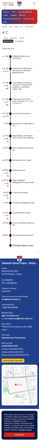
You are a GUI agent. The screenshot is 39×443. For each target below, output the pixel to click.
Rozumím (19, 435)
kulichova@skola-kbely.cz (20, 318)
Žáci (10, 27)
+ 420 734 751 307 (10, 307)
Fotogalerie (19, 41)
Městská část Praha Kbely (13, 337)
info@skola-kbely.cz (11, 299)
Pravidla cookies (25, 430)
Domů (4, 27)
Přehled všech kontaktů (13, 360)
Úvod (6, 38)
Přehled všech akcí (22, 245)
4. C (21, 27)
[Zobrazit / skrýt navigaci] (34, 3)
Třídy (16, 27)
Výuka (21, 38)
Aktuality (13, 38)
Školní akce (29, 27)
